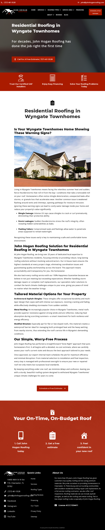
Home (33, 10)
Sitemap (34, 516)
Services (41, 10)
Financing (80, 10)
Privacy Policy (36, 511)
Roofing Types (53, 10)
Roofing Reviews (37, 495)
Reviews (59, 15)
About (49, 15)
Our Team (35, 506)
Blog (66, 15)
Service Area (67, 10)
